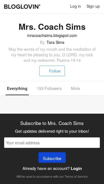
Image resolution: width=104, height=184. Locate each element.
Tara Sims (55, 42)
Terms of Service (76, 176)
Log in (75, 6)
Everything (17, 88)
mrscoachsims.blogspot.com (52, 35)
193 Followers (49, 88)
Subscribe (52, 158)
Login (76, 168)
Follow (54, 71)
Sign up (93, 6)
